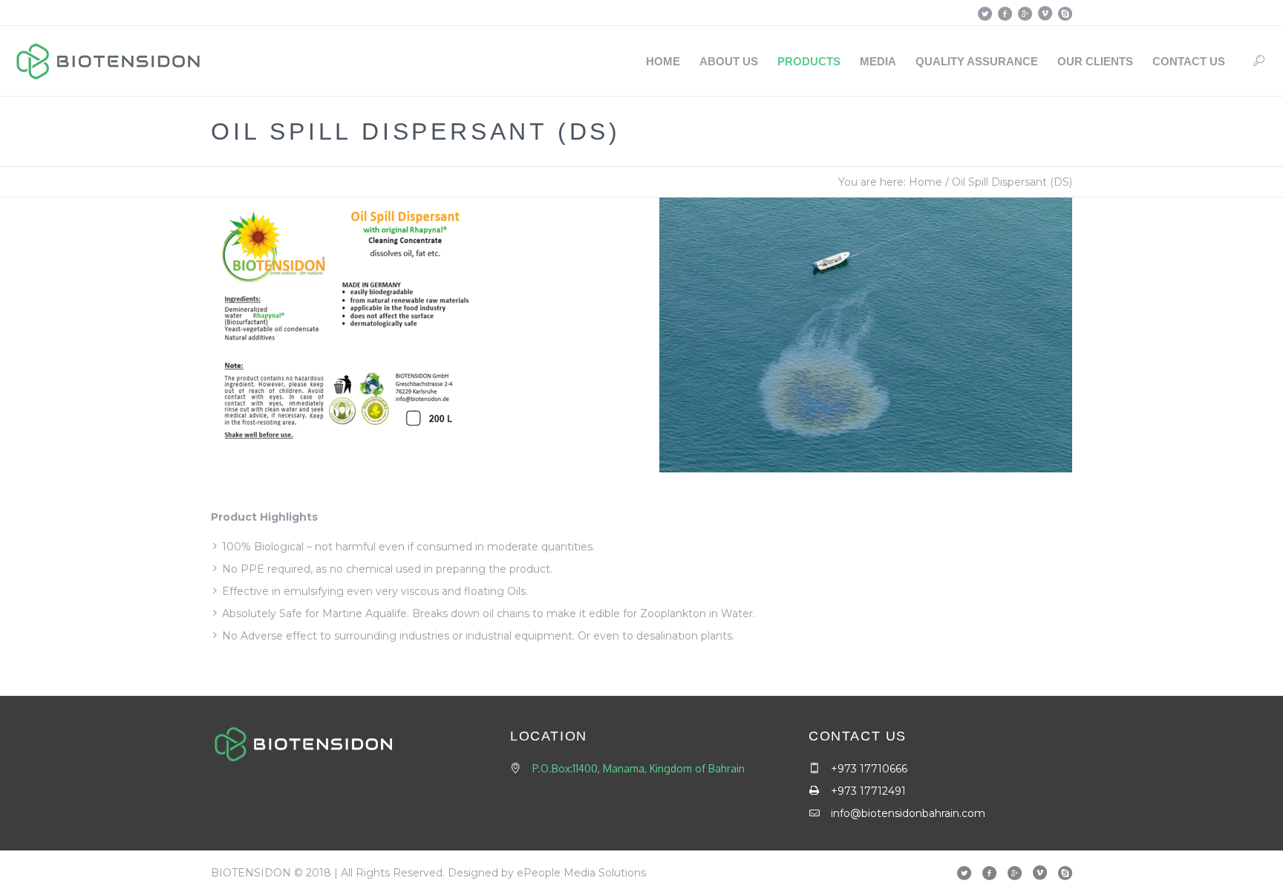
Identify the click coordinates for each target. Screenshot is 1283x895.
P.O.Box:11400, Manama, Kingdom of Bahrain (638, 768)
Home (925, 182)
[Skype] (1064, 13)
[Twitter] (984, 13)
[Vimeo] (1044, 13)
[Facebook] (1004, 13)
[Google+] (1024, 13)
